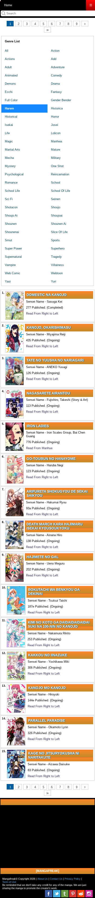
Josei (54, 125)
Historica (57, 108)
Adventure (58, 67)
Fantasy (56, 92)
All (6, 50)
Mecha (9, 158)
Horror (55, 116)
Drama (55, 83)
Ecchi (8, 92)
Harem (9, 108)
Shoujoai (56, 215)
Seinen (55, 199)
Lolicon (55, 133)
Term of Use (9, 882)
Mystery (10, 166)
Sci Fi (9, 199)
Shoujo (55, 207)
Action (55, 50)
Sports (55, 240)
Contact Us (56, 878)
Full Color (11, 100)
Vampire (10, 265)
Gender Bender (61, 100)
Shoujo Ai (11, 215)
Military (56, 158)
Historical (11, 116)
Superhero (58, 248)
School (55, 182)
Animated (11, 75)
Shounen (11, 223)
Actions (10, 59)
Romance (11, 182)
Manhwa (56, 141)
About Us (42, 878)
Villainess (57, 265)
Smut (8, 240)
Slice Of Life (59, 232)
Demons (10, 83)
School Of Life (60, 191)
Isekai (9, 125)
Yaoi (8, 281)
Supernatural (13, 256)
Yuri (53, 281)
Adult (8, 67)
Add (53, 59)
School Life (12, 191)
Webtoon (57, 273)
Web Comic (12, 273)
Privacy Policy (72, 878)
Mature (55, 149)
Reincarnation (60, 174)
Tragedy (56, 256)
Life (7, 133)
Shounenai (12, 232)
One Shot (57, 166)
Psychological (14, 174)
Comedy (56, 75)
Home (8, 5)
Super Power (13, 248)
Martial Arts (12, 149)
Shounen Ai (58, 223)
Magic (9, 141)
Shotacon (11, 207)
